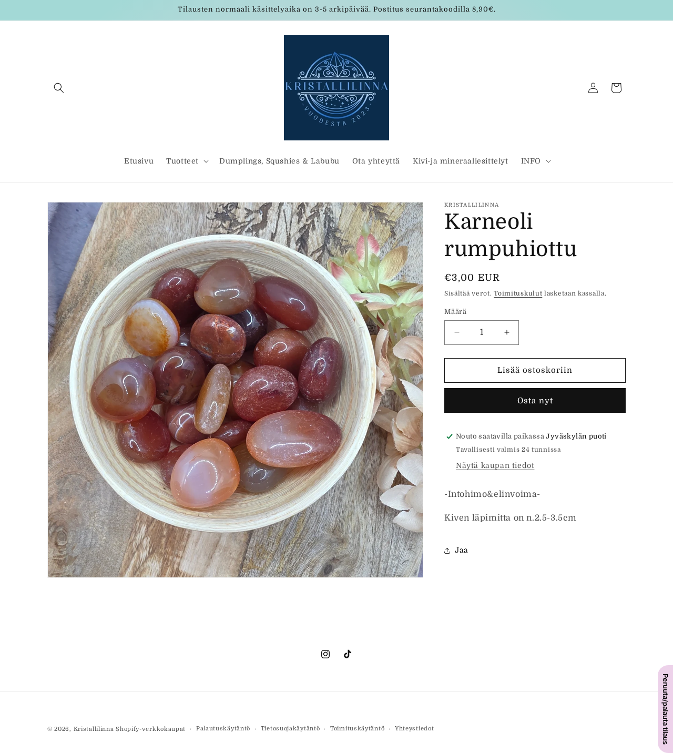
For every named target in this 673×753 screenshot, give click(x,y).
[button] (58, 87)
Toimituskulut (518, 293)
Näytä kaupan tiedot (495, 465)
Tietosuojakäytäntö (290, 728)
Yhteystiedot (414, 728)
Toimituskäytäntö (357, 728)
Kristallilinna (94, 729)
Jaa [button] (461, 550)
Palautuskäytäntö (223, 728)
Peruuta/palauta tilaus (665, 709)
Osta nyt (535, 400)
